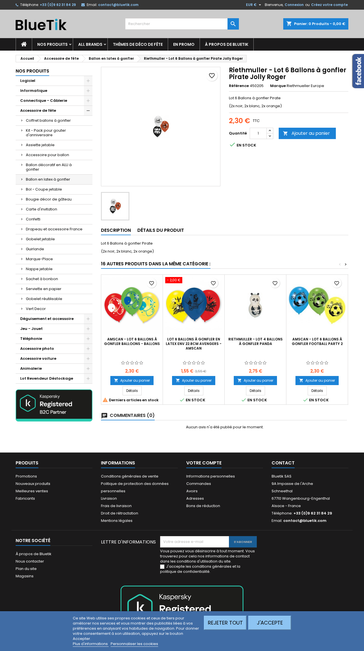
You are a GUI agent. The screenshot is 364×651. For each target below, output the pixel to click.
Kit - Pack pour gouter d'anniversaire (46, 133)
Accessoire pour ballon (47, 155)
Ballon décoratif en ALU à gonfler (49, 167)
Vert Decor (36, 308)
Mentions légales (117, 520)
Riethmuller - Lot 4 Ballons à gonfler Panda (255, 341)
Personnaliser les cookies (134, 643)
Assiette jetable (40, 145)
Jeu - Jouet (31, 328)
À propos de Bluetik (226, 44)
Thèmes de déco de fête (138, 44)
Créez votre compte (329, 4)
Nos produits (52, 44)
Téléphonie (31, 338)
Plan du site (26, 568)
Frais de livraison (116, 506)
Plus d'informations (91, 643)
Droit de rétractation (119, 513)
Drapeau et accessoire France (54, 229)
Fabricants (25, 498)
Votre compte (204, 463)
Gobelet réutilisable (44, 298)
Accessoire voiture (38, 358)
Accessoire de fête (38, 110)
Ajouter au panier (306, 133)
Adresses (195, 498)
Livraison (109, 498)
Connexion (294, 4)
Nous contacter (30, 561)
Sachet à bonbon (42, 279)
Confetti (33, 219)
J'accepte (270, 622)
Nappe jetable (39, 269)
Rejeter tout (225, 622)
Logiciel (27, 80)
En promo (184, 44)
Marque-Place (39, 259)
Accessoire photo (37, 348)
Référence (239, 85)
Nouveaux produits (33, 483)
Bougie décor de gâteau (49, 199)
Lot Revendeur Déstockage (46, 378)
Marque (278, 85)
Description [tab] (116, 230)
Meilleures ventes (32, 491)
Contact (283, 463)
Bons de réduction (203, 506)
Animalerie (31, 368)
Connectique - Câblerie (43, 100)
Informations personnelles (210, 476)
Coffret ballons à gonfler (48, 120)
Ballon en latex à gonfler (48, 179)
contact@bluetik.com (118, 4)
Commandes (198, 483)
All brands (90, 44)
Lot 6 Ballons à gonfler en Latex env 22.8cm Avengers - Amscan (194, 344)
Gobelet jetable (40, 239)
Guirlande (35, 249)
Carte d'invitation (41, 209)
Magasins (25, 576)
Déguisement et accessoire (47, 318)
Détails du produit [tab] (160, 230)
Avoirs (192, 491)
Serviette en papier (43, 289)
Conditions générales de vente (129, 476)
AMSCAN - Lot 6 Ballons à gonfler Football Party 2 (317, 341)
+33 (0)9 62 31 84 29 (58, 4)
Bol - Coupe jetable (44, 189)
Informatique (33, 90)
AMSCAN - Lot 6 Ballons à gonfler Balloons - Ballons (132, 341)
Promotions (26, 476)
